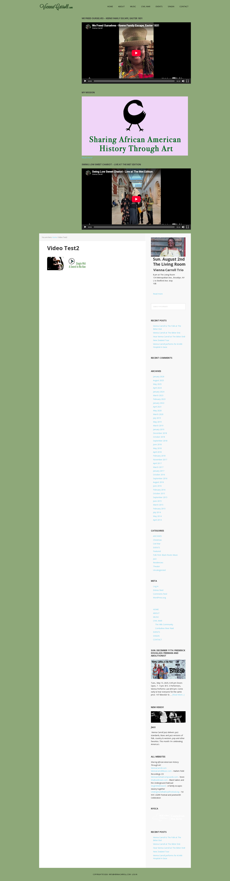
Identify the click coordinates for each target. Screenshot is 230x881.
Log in (155, 586)
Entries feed (158, 590)
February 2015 (159, 508)
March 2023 (158, 395)
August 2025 (158, 380)
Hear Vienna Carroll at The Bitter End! (169, 336)
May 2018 (157, 448)
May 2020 (157, 410)
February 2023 (159, 399)
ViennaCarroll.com (56, 6)
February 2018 (159, 455)
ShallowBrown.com (159, 780)
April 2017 (157, 463)
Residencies (158, 562)
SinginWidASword (158, 786)
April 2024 (157, 388)
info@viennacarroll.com (120, 874)
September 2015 (160, 497)
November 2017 (160, 459)
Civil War (156, 543)
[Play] (85, 81)
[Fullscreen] (187, 81)
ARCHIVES (157, 536)
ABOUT (156, 613)
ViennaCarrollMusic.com (161, 771)
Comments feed (160, 594)
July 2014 (157, 512)
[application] (136, 53)
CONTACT (157, 639)
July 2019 (157, 418)
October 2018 (159, 437)
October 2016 (159, 474)
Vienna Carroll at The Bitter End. (166, 332)
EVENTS (156, 547)
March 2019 (158, 425)
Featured (157, 551)
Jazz (155, 559)
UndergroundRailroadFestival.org (165, 792)
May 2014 (157, 516)
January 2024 (158, 391)
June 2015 (157, 501)
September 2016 (160, 478)
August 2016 (158, 482)
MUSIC (156, 617)
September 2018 (160, 440)
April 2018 (157, 452)
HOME (156, 609)
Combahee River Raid (164, 628)
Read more (157, 294)
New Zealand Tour (161, 340)
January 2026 (158, 376)
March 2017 (158, 467)
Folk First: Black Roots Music (165, 555)
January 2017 (158, 471)
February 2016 (159, 489)
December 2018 (160, 433)
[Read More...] (178, 694)
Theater (156, 566)
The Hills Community (164, 624)
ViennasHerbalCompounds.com (164, 777)
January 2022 (158, 403)
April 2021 (157, 406)
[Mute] (183, 81)
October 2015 (159, 493)
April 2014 (157, 520)
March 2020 (158, 414)
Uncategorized (159, 570)
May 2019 (157, 422)
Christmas (157, 540)
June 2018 (157, 444)
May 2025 (157, 384)
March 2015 (158, 504)
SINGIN (156, 636)
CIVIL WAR (157, 620)
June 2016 (157, 486)
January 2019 (158, 429)
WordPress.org (159, 597)
